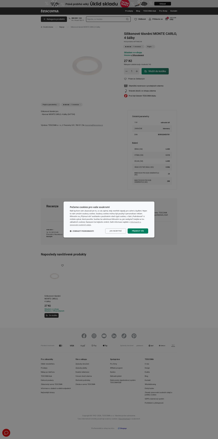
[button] (82, 231)
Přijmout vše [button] (138, 231)
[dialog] (109, 220)
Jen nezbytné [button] (116, 231)
